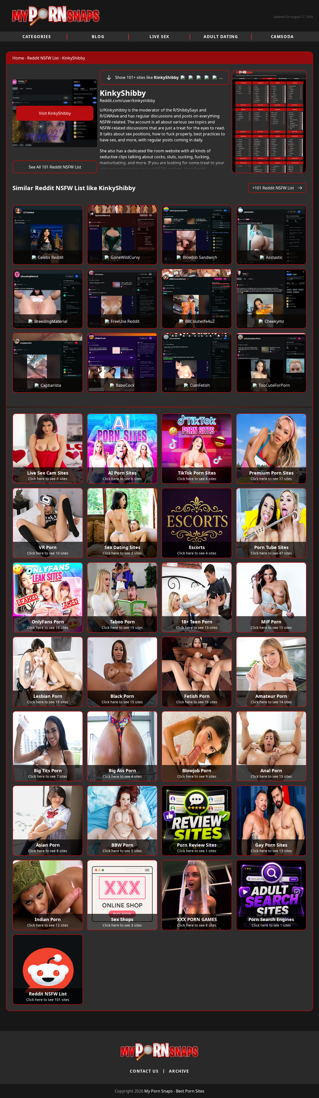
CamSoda (282, 36)
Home (18, 58)
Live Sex (159, 36)
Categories (36, 36)
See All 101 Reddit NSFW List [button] (55, 167)
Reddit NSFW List (43, 58)
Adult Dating (221, 36)
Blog (98, 36)
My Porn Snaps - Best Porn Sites (174, 1091)
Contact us (144, 1071)
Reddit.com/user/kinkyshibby (127, 100)
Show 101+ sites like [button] (169, 77)
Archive (179, 1071)
